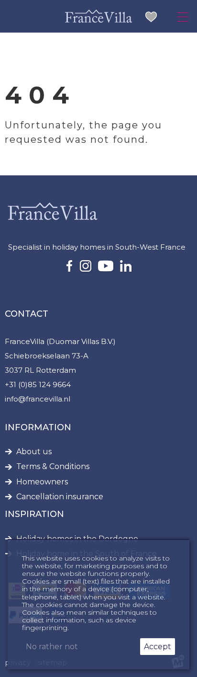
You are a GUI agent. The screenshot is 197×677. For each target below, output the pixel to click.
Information (38, 427)
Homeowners (42, 482)
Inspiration (34, 514)
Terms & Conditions (52, 466)
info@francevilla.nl (37, 398)
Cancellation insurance (59, 497)
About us (34, 452)
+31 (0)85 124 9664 (38, 384)
